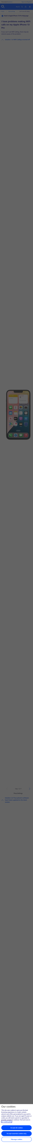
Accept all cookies (16, 1128)
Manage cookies (16, 1139)
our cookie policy (6, 1122)
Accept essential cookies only (16, 1133)
